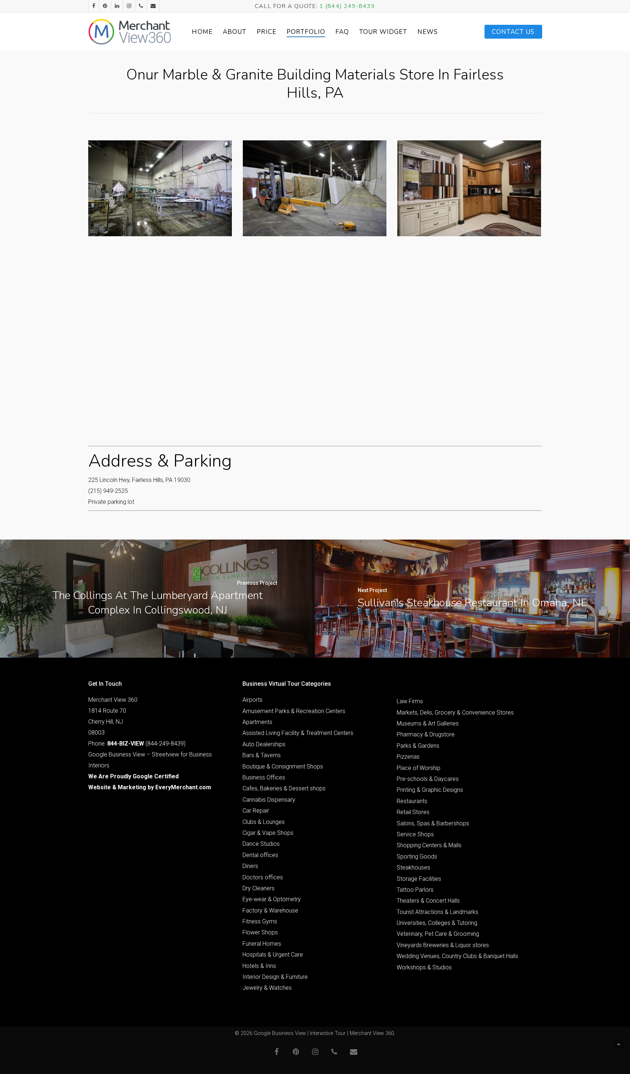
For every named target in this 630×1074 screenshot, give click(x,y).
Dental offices (260, 855)
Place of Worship (418, 767)
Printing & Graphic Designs (430, 789)
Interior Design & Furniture (275, 976)
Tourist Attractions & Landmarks (437, 911)
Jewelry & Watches (267, 987)
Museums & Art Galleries (428, 723)
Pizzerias (408, 756)
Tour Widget (383, 32)
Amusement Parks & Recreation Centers (293, 711)
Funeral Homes (261, 943)
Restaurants (412, 801)
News (427, 32)
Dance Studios (261, 843)
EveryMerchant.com (183, 787)
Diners (250, 866)
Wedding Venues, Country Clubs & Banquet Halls (457, 956)
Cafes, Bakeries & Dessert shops (284, 788)
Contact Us (513, 32)
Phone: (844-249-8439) (137, 743)
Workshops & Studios (424, 967)
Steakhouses (413, 867)
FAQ (342, 32)
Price (266, 32)
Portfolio (306, 32)
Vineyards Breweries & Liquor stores (443, 945)
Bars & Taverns (261, 755)
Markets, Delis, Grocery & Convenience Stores (455, 712)
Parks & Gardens (418, 745)
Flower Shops (260, 932)
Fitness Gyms (259, 921)
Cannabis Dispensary (268, 799)
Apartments (257, 722)
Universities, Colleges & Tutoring (437, 922)
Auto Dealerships (263, 744)
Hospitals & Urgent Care (272, 954)
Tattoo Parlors (415, 889)
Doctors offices (262, 877)
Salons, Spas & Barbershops (433, 823)
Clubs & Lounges (263, 821)
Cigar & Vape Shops (267, 832)
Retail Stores (413, 812)
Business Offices (263, 777)
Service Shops (415, 834)
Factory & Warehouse (270, 910)
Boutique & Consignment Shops (282, 766)
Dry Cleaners (258, 888)
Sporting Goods (417, 856)
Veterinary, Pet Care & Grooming (438, 933)
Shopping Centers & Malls (429, 845)
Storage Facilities (419, 878)
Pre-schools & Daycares (428, 778)
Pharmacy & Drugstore (426, 734)
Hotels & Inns (259, 965)
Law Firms (410, 701)
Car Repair (255, 810)
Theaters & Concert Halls (428, 900)
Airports (252, 699)
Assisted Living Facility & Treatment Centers (297, 732)
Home (202, 32)
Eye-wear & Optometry (271, 899)
